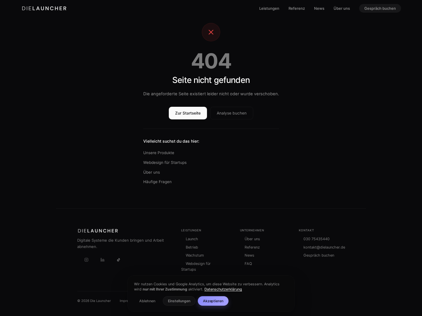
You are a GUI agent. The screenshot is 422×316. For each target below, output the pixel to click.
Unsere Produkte (158, 152)
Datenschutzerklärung (223, 289)
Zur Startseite (188, 113)
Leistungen (269, 8)
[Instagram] (86, 259)
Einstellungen (179, 301)
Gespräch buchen (380, 8)
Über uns (342, 8)
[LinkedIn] (102, 259)
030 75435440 (316, 239)
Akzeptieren (213, 301)
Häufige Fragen (157, 181)
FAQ (248, 263)
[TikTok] (118, 259)
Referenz (297, 8)
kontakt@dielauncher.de (324, 247)
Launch (192, 239)
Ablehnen (147, 301)
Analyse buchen (232, 113)
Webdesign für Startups (165, 162)
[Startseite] (44, 8)
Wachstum (195, 255)
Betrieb (192, 247)
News (319, 8)
